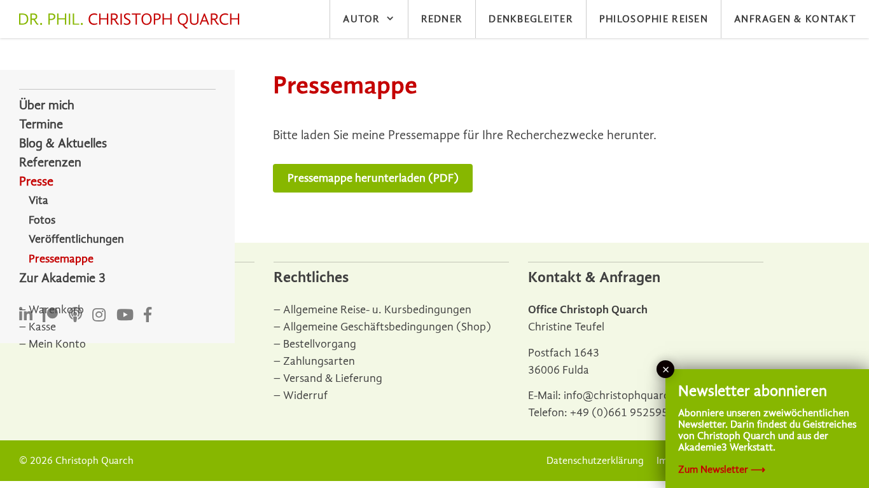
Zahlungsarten (319, 361)
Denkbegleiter (531, 19)
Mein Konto (57, 344)
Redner (442, 19)
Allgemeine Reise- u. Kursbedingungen (377, 309)
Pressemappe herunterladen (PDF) (373, 178)
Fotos (42, 220)
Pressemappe (61, 259)
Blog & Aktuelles (63, 143)
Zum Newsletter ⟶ (721, 469)
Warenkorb (56, 309)
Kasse (42, 327)
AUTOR (361, 19)
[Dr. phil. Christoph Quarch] (132, 21)
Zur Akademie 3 (62, 278)
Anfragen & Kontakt (795, 19)
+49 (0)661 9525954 (622, 412)
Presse (36, 181)
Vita (38, 200)
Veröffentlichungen (76, 239)
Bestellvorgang (319, 344)
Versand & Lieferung (332, 378)
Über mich (46, 105)
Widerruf (305, 395)
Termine (41, 124)
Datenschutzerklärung (595, 460)
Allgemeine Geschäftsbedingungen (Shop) (387, 327)
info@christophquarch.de (627, 395)
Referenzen (50, 162)
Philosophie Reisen (653, 19)
